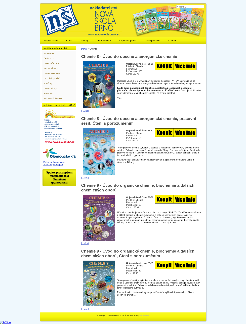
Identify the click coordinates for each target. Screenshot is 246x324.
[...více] (85, 111)
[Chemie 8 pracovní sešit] (176, 137)
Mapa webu (144, 315)
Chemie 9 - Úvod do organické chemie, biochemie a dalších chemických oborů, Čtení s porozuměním (137, 253)
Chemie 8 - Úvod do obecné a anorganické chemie (129, 56)
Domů (84, 49)
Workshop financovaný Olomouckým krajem (54, 163)
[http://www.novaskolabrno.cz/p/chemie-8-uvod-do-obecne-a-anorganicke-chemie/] (176, 70)
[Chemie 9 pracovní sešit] (176, 269)
